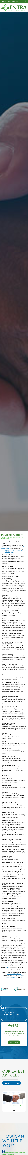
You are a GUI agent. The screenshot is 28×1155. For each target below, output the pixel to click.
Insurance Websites (7, 972)
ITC (21, 977)
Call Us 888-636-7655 (9, 1)
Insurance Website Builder (14, 974)
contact (7, 967)
